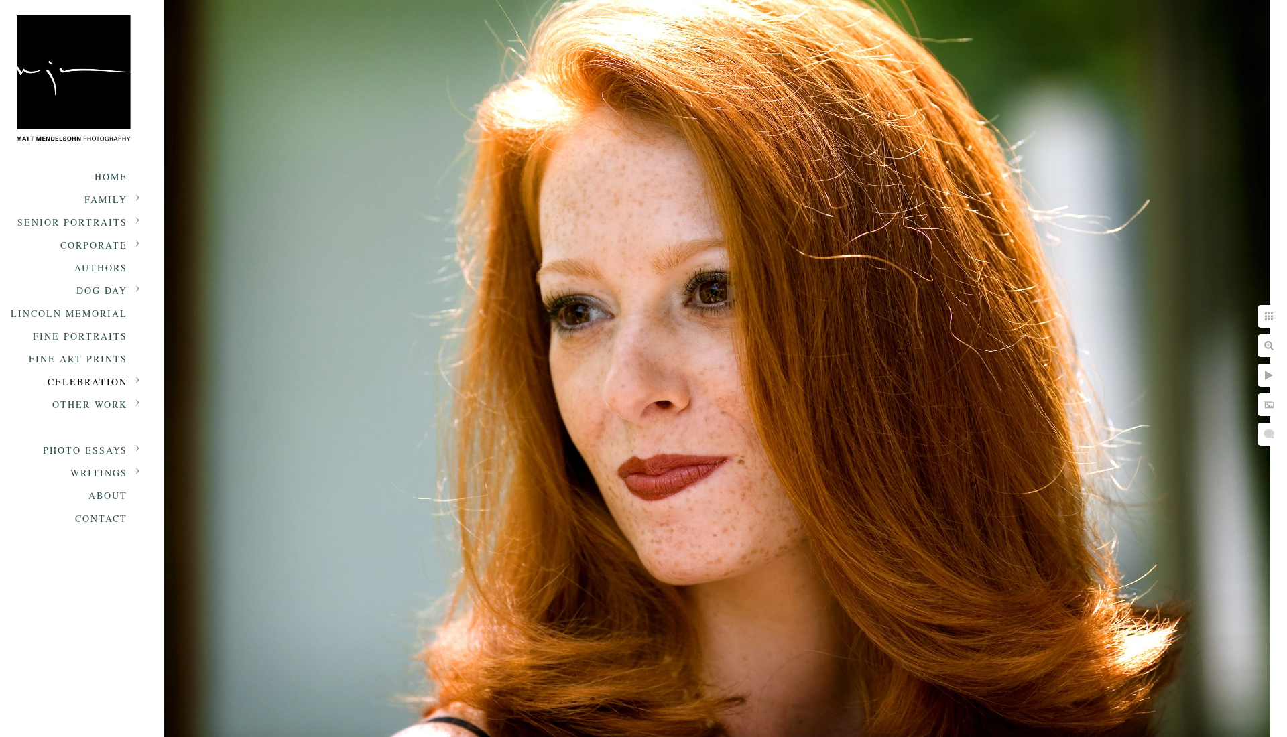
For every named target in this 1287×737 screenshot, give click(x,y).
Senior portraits (72, 222)
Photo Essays (85, 450)
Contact (101, 518)
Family (105, 199)
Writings (98, 472)
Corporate (93, 245)
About (107, 495)
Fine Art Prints (78, 358)
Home (111, 176)
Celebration (87, 381)
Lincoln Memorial (69, 313)
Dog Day (101, 290)
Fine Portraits (80, 336)
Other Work (89, 404)
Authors (100, 267)
